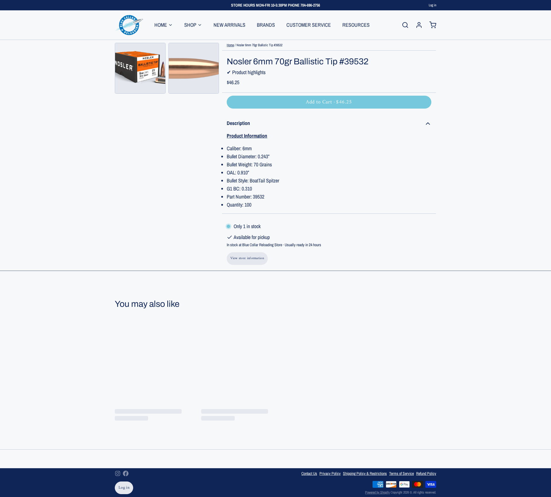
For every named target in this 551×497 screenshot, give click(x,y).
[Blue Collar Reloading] (129, 25)
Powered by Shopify (377, 492)
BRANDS (266, 24)
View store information (247, 258)
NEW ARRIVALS (229, 24)
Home (230, 45)
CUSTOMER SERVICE (308, 24)
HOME (160, 24)
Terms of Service (401, 473)
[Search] (403, 25)
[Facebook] (126, 473)
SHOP (190, 24)
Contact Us (309, 473)
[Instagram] (118, 473)
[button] (329, 102)
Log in (432, 5)
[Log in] (416, 25)
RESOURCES (356, 24)
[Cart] (430, 25)
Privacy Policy (330, 473)
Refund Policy (426, 473)
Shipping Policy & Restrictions (365, 473)
